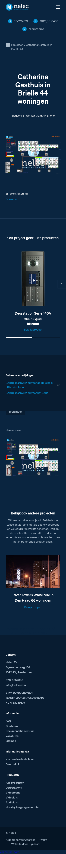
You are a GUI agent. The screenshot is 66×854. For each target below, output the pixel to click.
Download (12, 199)
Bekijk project (33, 607)
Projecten (17, 45)
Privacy (42, 839)
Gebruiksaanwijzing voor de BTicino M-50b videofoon (30, 385)
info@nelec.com (16, 685)
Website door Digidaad (25, 844)
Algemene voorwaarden (21, 839)
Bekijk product (33, 329)
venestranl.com (9, 852)
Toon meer (15, 411)
